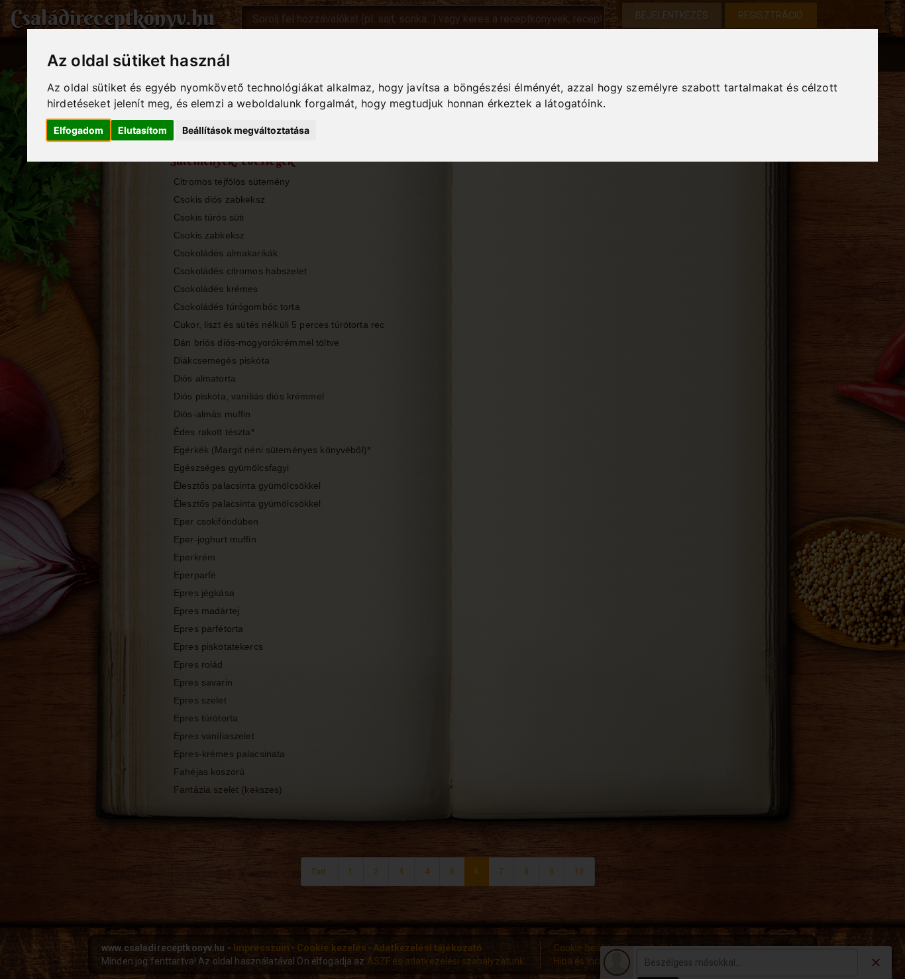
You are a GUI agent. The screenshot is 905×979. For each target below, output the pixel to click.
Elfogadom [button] (78, 130)
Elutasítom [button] (142, 130)
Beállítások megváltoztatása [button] (245, 130)
